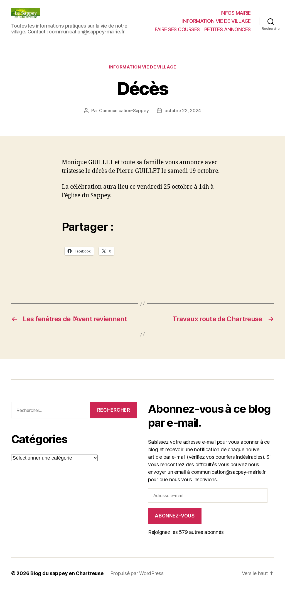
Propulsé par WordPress (137, 573)
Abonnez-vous (175, 516)
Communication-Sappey (124, 110)
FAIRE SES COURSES (177, 29)
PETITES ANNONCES (227, 29)
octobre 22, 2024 (182, 110)
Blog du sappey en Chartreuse (66, 573)
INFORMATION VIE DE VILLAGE (216, 21)
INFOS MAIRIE (236, 13)
